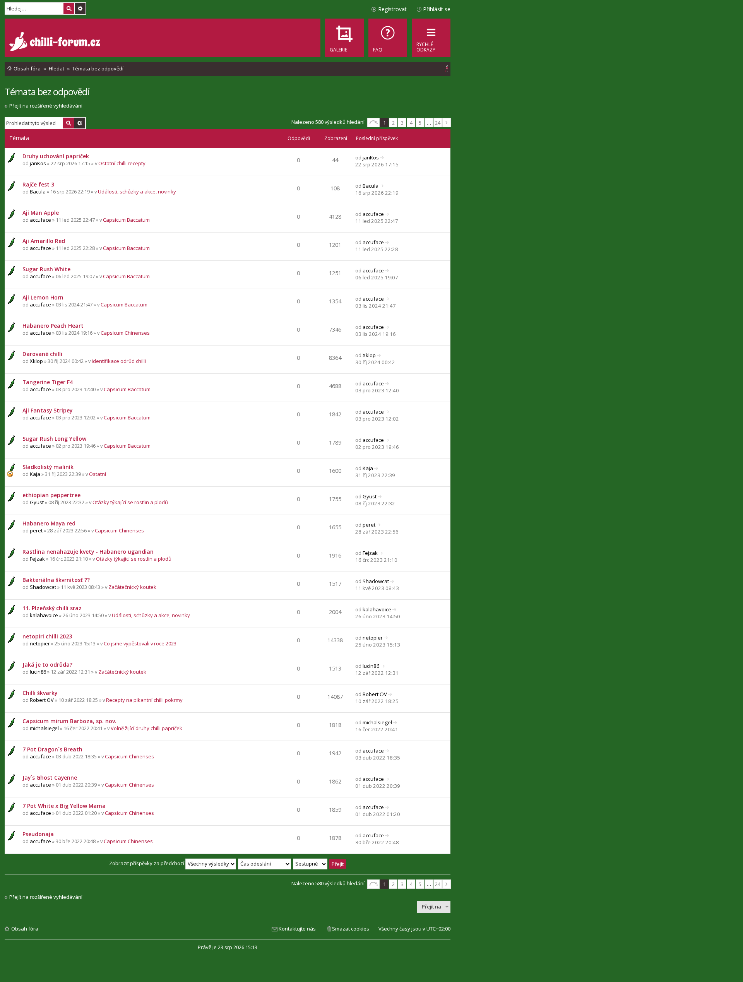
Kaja (35, 473)
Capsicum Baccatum (126, 219)
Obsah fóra (24, 928)
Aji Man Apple (40, 212)
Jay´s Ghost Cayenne (49, 777)
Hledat (68, 8)
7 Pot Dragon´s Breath (52, 749)
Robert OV (42, 699)
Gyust (37, 502)
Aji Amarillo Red (43, 241)
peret (36, 530)
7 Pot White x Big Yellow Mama (64, 805)
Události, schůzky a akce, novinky (137, 191)
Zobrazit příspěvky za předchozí (147, 863)
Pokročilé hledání (80, 8)
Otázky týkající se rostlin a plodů (130, 502)
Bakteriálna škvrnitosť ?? (56, 579)
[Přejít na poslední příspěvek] (382, 157)
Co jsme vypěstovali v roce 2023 (140, 643)
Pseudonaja (38, 834)
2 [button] (393, 122)
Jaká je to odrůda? (47, 664)
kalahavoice (44, 615)
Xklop (36, 361)
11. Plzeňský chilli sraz (52, 608)
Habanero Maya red (48, 523)
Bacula (38, 191)
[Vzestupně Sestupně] (310, 863)
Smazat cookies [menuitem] (350, 928)
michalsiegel (44, 728)
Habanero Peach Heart (53, 325)
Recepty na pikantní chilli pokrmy (144, 699)
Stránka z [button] (373, 122)
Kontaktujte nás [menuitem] (297, 928)
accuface (40, 219)
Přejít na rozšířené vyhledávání (45, 105)
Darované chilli (42, 354)
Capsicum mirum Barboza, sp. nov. (69, 721)
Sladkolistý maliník (48, 466)
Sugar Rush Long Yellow (54, 438)
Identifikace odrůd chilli (119, 361)
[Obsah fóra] (55, 42)
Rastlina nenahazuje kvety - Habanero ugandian (88, 551)
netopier (40, 643)
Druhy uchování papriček (55, 156)
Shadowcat (43, 586)
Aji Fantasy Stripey (47, 410)
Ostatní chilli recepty (122, 163)
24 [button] (437, 122)
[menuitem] (387, 38)
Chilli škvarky (39, 692)
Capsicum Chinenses (125, 332)
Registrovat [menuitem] (392, 9)
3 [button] (402, 122)
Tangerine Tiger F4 (47, 382)
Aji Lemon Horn (42, 297)
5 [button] (420, 122)
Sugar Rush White (46, 269)
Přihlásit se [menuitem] (436, 9)
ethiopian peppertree (51, 495)
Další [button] (446, 122)
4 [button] (411, 122)
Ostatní (97, 473)
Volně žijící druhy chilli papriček (146, 728)
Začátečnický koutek (132, 586)
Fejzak (37, 558)
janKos (38, 163)
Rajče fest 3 (38, 184)
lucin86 (38, 671)
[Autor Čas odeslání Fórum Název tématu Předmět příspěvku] (265, 863)
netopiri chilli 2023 (47, 636)
